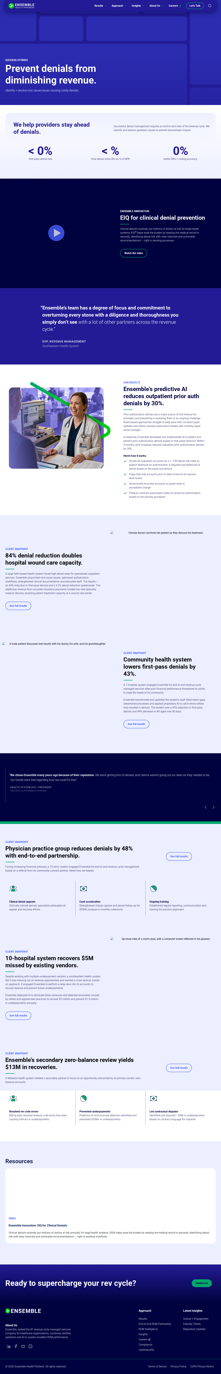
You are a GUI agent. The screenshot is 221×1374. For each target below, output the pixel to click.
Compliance (145, 1344)
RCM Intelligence (148, 1329)
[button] (56, 233)
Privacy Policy (179, 1366)
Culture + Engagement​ (195, 1318)
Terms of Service (157, 1366)
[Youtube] (23, 1346)
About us (11, 1325)
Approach (117, 5)
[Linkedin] (8, 1346)
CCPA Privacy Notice (202, 1366)
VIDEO (12, 1218)
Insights (136, 5)
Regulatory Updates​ (194, 1329)
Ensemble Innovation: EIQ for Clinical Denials (38, 1225)
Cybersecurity (146, 1349)
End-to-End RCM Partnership (155, 1323)
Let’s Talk (194, 5)
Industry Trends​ (192, 1323)
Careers (173, 5)
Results (98, 5)
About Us (154, 5)
